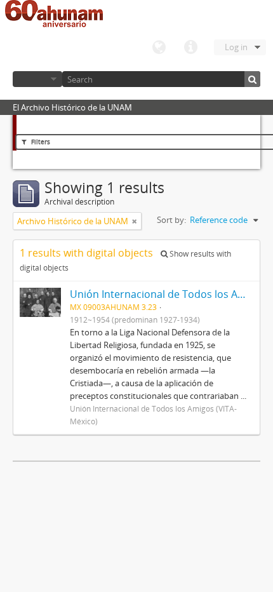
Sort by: (171, 219)
